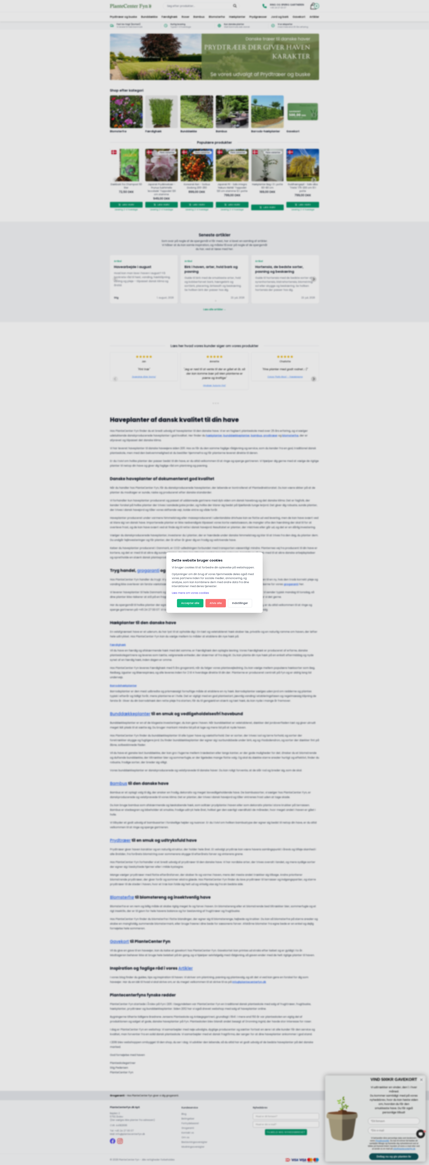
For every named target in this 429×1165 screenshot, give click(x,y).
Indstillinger (240, 603)
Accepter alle (190, 603)
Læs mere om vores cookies (190, 593)
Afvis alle (216, 603)
